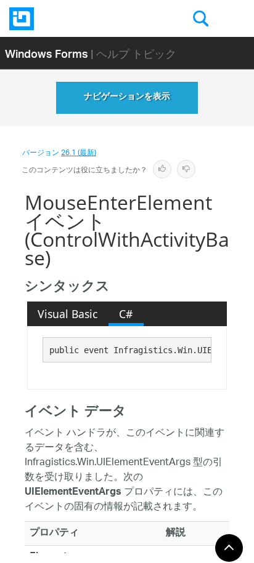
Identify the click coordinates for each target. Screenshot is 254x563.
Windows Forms (46, 53)
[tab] (68, 313)
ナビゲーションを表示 (127, 97)
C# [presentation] (126, 313)
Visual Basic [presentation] (67, 313)
